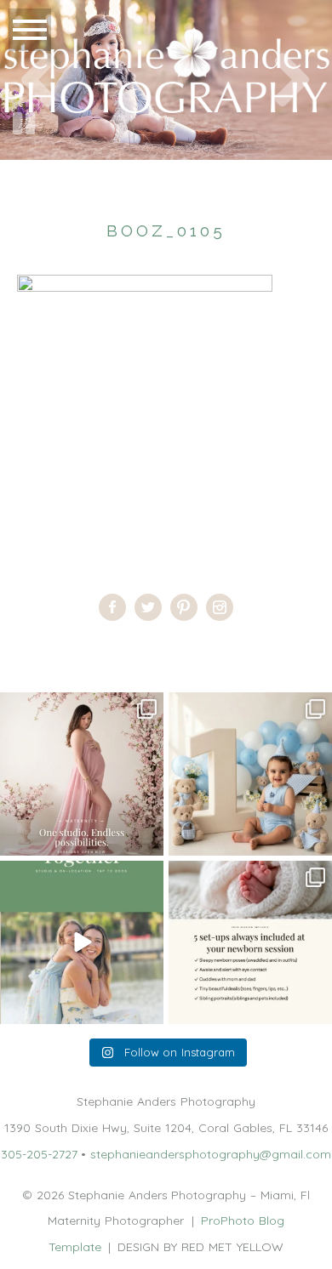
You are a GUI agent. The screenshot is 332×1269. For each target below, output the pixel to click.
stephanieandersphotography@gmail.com (210, 1154)
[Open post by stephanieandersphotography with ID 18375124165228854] (81, 774)
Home (17, 651)
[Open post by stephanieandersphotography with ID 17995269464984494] (81, 942)
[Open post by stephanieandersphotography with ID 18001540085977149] (250, 774)
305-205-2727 (39, 1154)
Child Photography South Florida (142, 651)
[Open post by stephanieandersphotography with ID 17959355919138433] (250, 942)
